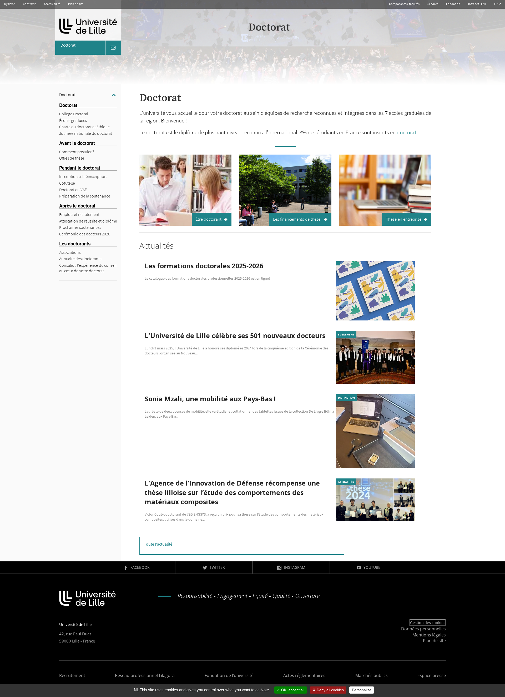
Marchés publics (371, 675)
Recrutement (72, 675)
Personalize (361, 690)
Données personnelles (423, 629)
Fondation (453, 4)
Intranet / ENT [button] (477, 4)
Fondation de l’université (229, 675)
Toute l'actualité (158, 544)
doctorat (406, 132)
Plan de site (75, 4)
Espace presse (431, 675)
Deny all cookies (330, 690)
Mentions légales (429, 635)
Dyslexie (9, 4)
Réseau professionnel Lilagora (145, 675)
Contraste (29, 4)
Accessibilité (52, 4)
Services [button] (432, 4)
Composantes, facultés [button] (404, 4)
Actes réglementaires (304, 675)
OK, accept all (292, 690)
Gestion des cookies (427, 622)
